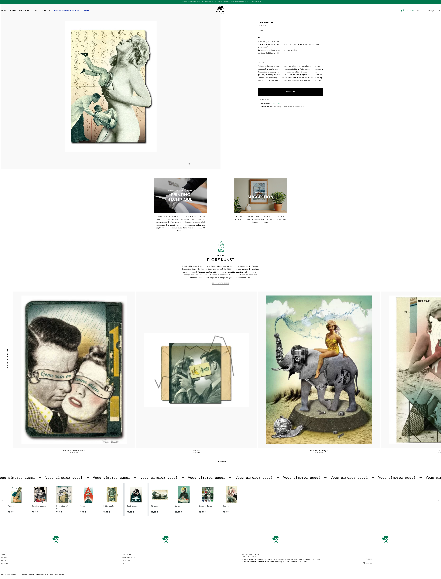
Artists (4, 557)
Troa (63, 575)
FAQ (123, 563)
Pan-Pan (50, 575)
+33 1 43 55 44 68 (249, 557)
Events (3, 560)
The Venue (4, 563)
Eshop (3, 554)
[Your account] (423, 10)
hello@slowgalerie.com (250, 554)
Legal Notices (127, 554)
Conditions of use (129, 557)
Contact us (126, 560)
